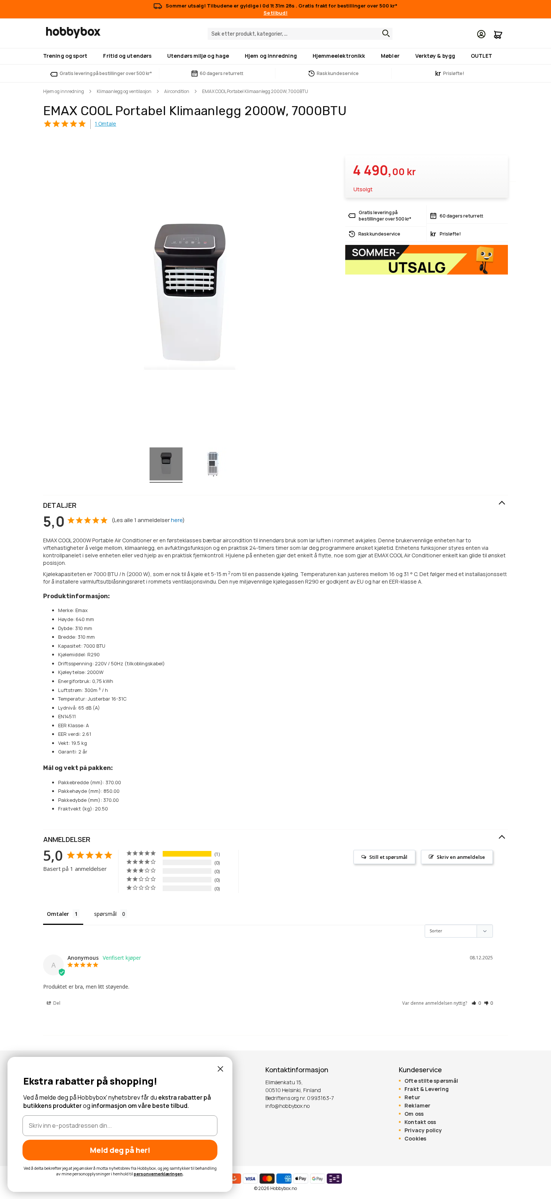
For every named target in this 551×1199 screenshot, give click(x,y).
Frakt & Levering (426, 1089)
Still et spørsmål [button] (388, 857)
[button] (476, 1003)
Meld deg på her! (120, 1150)
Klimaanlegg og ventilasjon (124, 91)
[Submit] (384, 33)
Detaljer (59, 505)
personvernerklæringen (158, 1173)
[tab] (275, 505)
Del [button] (56, 1003)
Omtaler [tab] (58, 913)
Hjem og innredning (63, 91)
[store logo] (73, 32)
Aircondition (176, 91)
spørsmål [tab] (105, 913)
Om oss (414, 1113)
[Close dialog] (220, 1069)
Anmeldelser (66, 839)
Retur (412, 1097)
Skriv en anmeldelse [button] (461, 857)
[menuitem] (67, 55)
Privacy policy (423, 1130)
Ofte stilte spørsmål (431, 1080)
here (177, 520)
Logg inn (481, 34)
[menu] (275, 56)
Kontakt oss (420, 1122)
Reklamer (417, 1105)
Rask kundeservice (338, 73)
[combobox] (300, 34)
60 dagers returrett (221, 73)
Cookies (415, 1138)
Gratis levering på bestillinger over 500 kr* (106, 73)
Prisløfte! (449, 73)
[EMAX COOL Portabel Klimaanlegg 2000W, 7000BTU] (166, 465)
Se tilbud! (275, 12)
